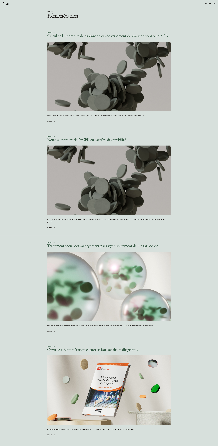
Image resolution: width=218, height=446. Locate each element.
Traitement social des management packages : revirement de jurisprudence (102, 245)
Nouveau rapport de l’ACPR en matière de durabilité (86, 139)
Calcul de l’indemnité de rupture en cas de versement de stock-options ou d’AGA (107, 35)
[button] (215, 4)
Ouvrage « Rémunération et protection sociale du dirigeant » (92, 349)
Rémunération (51, 32)
